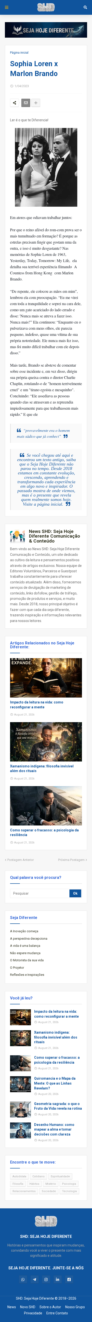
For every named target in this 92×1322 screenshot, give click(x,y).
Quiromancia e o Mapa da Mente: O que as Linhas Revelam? (55, 1083)
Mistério (50, 1183)
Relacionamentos (24, 1191)
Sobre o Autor (50, 1307)
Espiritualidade (60, 1176)
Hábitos (34, 1183)
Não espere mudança (25, 953)
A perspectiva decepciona (28, 938)
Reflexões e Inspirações (27, 975)
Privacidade (33, 1313)
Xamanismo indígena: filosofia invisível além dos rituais (42, 768)
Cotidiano (38, 1176)
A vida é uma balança (25, 946)
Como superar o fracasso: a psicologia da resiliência (44, 832)
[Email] (25, 103)
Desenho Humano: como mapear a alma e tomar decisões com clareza (54, 1129)
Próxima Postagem (71, 860)
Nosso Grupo (75, 1307)
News (11, 1307)
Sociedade (49, 1191)
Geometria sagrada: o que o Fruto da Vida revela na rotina (58, 1106)
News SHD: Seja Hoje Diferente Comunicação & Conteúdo (54, 536)
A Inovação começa (24, 931)
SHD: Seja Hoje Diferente (35, 1298)
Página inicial (19, 52)
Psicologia (69, 1183)
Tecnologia (69, 1191)
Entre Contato (57, 1313)
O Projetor (17, 967)
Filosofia (18, 1183)
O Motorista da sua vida (27, 960)
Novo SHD (27, 1307)
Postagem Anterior (20, 860)
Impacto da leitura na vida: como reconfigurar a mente (36, 704)
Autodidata (19, 1176)
